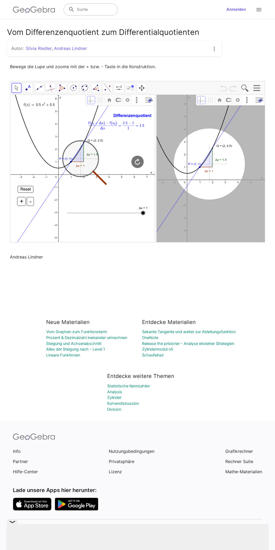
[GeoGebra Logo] (34, 9)
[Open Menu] (259, 9)
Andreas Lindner (70, 48)
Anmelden (236, 9)
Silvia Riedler (39, 48)
